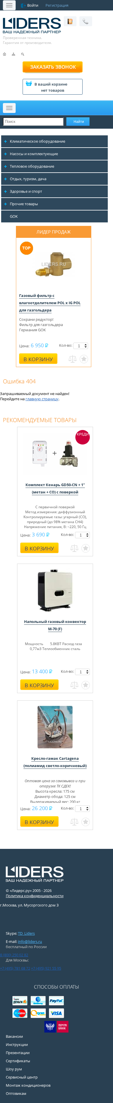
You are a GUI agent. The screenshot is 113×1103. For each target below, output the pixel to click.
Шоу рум (14, 1069)
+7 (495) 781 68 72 (15, 968)
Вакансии (14, 1036)
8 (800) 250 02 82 (14, 954)
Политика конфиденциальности (34, 895)
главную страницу (42, 398)
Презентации (18, 1052)
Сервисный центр (22, 1077)
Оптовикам (16, 1093)
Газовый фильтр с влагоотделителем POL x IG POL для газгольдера (50, 303)
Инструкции (17, 1044)
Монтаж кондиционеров (28, 1085)
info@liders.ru (30, 941)
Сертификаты (18, 1060)
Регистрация (56, 5)
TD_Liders (26, 933)
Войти (32, 5)
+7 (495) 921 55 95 (46, 968)
